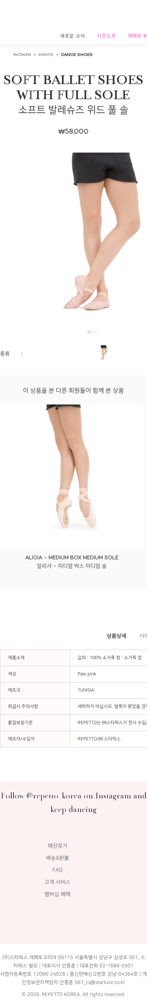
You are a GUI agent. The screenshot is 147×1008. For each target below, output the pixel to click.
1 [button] (89, 332)
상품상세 (116, 636)
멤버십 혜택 (57, 894)
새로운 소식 (72, 36)
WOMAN (22, 54)
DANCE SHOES (77, 54)
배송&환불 (57, 858)
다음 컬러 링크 (21, 353)
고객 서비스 (57, 882)
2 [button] (95, 332)
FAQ (57, 870)
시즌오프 (106, 36)
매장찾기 (57, 846)
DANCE (46, 54)
